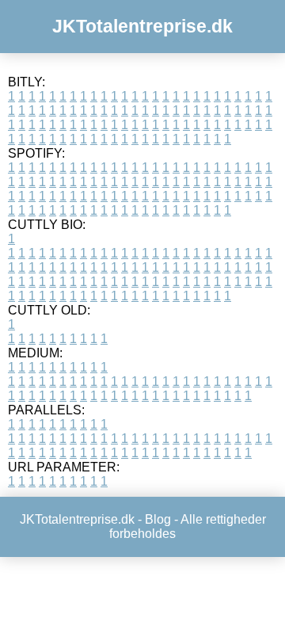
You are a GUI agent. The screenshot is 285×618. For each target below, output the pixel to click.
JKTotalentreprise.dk (142, 26)
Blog (158, 519)
